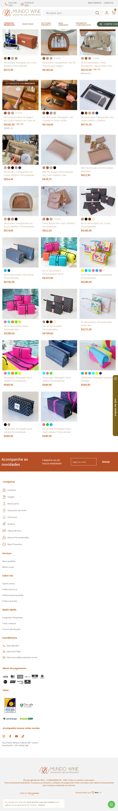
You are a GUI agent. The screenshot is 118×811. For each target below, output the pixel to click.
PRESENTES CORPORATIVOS (83, 24)
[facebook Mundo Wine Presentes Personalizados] (10, 736)
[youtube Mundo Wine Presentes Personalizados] (16, 736)
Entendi (41, 805)
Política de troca (9, 589)
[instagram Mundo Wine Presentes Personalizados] (3, 736)
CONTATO (108, 3)
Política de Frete (9, 601)
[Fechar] (115, 378)
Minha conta (8, 567)
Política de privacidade (12, 595)
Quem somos (8, 583)
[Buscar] (97, 13)
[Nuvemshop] (29, 794)
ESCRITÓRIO (27, 24)
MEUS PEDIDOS (94, 3)
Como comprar (9, 623)
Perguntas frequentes (12, 617)
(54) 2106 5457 (12, 645)
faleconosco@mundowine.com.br (22, 657)
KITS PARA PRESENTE (46, 24)
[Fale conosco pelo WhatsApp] (111, 804)
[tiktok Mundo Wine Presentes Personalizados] (23, 736)
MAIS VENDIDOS (63, 24)
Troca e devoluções (11, 629)
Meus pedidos (9, 561)
